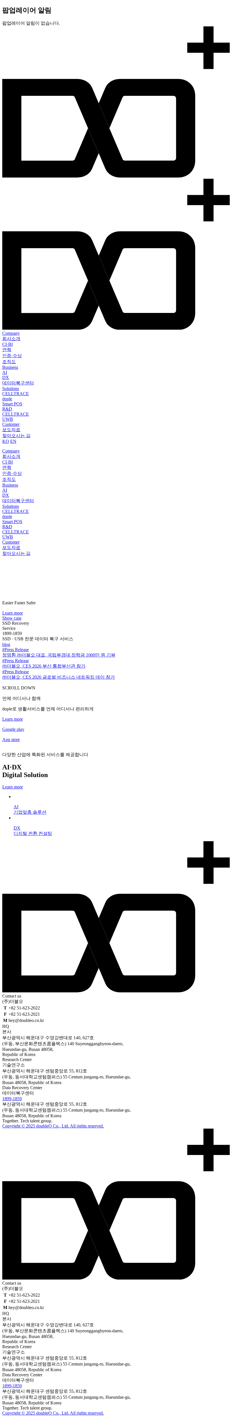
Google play (13, 729)
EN (13, 441)
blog (6, 644)
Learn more (12, 613)
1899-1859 (12, 1098)
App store (11, 739)
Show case (12, 618)
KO (5, 441)
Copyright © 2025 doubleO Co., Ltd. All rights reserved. (53, 1126)
